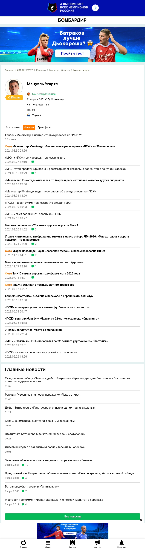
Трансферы (44, 127)
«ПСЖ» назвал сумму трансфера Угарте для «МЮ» (38, 202)
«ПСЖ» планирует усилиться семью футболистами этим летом (47, 307)
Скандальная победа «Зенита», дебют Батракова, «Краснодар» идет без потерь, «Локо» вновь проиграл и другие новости (67, 380)
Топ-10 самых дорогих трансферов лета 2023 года (42, 273)
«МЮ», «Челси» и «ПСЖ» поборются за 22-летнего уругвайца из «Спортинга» (56, 341)
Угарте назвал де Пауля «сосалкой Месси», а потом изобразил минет (55, 251)
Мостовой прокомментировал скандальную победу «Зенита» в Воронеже (54, 499)
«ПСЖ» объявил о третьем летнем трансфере (39, 284)
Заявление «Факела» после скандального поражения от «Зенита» (48, 460)
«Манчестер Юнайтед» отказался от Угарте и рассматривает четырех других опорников (64, 180)
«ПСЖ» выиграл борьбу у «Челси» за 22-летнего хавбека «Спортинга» (52, 318)
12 (26, 465)
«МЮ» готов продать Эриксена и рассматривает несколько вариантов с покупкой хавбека (65, 169)
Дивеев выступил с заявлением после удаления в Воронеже (45, 447)
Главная (9, 70)
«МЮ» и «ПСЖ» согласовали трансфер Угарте (35, 157)
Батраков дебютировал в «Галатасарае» (32, 486)
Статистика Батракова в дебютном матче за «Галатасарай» (45, 434)
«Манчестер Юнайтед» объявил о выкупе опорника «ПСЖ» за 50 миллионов (60, 146)
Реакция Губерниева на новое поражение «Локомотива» (42, 394)
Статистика (13, 127)
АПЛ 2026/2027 (25, 70)
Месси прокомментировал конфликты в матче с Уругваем (44, 262)
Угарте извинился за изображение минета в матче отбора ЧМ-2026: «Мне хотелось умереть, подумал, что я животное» (67, 238)
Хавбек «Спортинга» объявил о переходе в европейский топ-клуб (49, 296)
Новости (29, 127)
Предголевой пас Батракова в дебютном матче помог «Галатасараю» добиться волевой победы (69, 473)
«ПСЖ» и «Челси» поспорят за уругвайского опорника (41, 352)
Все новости (72, 516)
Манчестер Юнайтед (59, 70)
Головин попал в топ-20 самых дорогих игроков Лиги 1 (41, 225)
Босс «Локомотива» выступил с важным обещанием (40, 421)
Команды (41, 70)
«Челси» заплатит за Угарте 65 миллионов (33, 330)
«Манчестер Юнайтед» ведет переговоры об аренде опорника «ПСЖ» (51, 191)
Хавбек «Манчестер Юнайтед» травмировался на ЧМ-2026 (43, 135)
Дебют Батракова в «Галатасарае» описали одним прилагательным (50, 407)
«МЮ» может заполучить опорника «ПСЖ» (33, 214)
